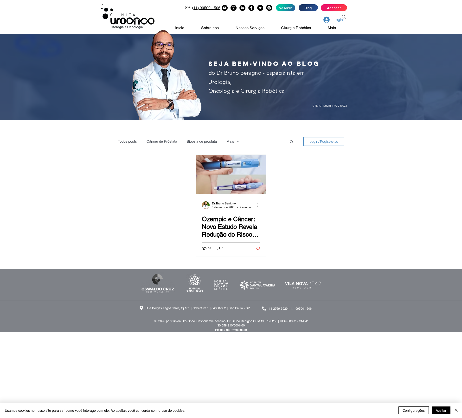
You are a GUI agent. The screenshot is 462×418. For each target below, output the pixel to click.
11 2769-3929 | (279, 308)
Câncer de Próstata (162, 141)
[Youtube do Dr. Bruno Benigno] (225, 8)
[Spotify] (269, 8)
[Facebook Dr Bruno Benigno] (251, 8)
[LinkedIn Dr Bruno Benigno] (242, 8)
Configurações (414, 410)
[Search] (344, 17)
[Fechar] (456, 410)
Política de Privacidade (231, 330)
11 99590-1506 (301, 308)
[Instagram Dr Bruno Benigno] (234, 8)
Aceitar (441, 410)
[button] (215, 28)
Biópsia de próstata (202, 141)
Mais (230, 141)
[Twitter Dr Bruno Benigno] (260, 8)
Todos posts (127, 141)
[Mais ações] (259, 205)
